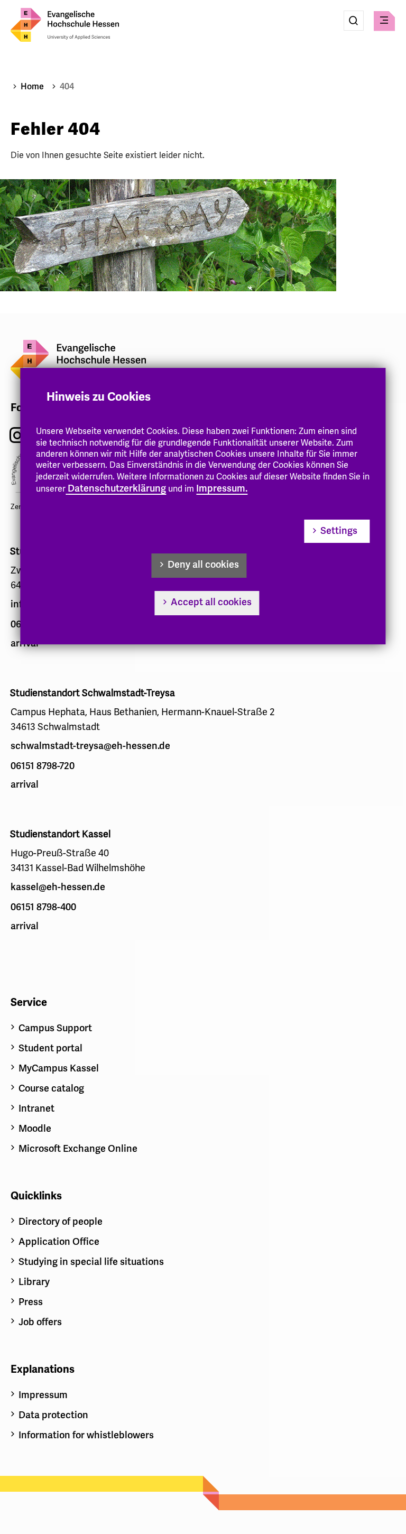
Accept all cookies (211, 602)
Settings (338, 531)
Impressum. (221, 488)
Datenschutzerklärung (117, 488)
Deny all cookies (203, 564)
